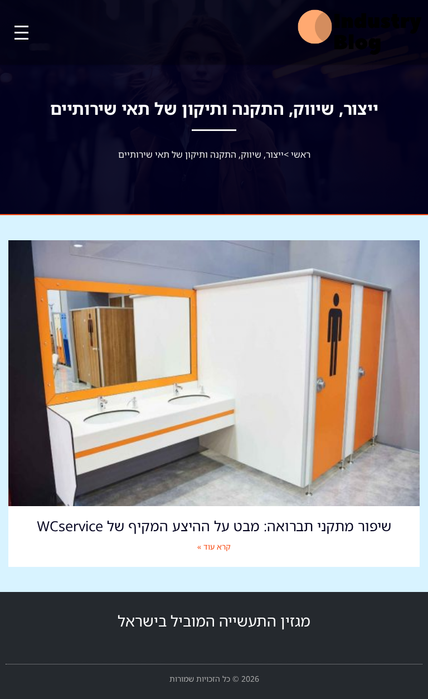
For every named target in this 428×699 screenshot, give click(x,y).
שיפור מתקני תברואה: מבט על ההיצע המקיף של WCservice (214, 525)
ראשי (300, 154)
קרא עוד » (214, 546)
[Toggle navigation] (21, 32)
